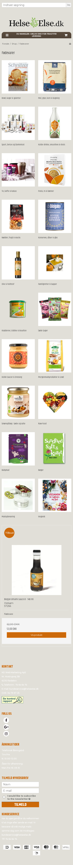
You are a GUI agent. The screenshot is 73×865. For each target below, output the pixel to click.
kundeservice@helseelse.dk (24, 689)
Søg (68, 5)
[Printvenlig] (70, 43)
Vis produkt (36, 635)
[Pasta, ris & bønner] (54, 170)
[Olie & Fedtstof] (18, 263)
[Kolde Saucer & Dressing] (18, 355)
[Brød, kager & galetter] (18, 77)
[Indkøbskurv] (66, 35)
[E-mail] (20, 790)
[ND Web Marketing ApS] (36, 22)
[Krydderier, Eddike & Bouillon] (18, 309)
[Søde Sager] (54, 309)
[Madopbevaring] (18, 495)
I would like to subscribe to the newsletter (23, 797)
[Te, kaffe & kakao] (18, 170)
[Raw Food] (54, 402)
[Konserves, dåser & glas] (54, 216)
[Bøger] (54, 448)
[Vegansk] (54, 495)
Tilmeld (20, 804)
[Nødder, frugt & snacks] (18, 216)
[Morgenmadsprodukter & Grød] (54, 355)
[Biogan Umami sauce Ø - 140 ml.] (36, 560)
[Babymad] (18, 448)
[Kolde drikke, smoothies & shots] (54, 123)
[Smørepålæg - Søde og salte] (18, 402)
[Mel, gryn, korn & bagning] (54, 77)
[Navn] (20, 784)
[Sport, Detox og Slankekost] (18, 123)
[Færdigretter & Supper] (54, 263)
